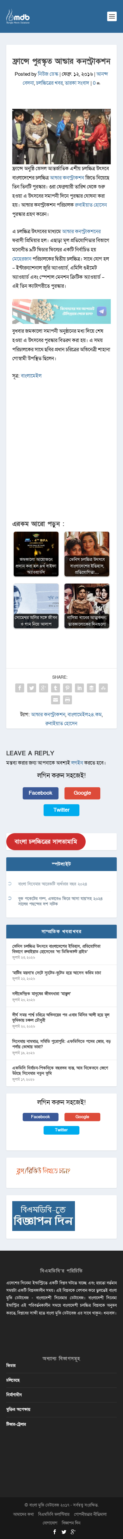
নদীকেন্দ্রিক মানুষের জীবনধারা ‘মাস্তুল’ (41, 994)
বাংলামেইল (31, 375)
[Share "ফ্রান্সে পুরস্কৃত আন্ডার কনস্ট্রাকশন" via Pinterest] (67, 688)
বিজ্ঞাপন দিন (71, 1523)
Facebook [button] (40, 793)
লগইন (77, 763)
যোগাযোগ (50, 1523)
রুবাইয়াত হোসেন (91, 205)
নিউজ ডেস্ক (48, 74)
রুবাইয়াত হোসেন (61, 723)
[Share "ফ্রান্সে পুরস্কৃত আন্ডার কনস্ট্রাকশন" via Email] (55, 700)
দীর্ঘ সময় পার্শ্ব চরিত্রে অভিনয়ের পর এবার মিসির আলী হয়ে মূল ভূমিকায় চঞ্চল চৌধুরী (60, 1017)
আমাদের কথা (23, 1514)
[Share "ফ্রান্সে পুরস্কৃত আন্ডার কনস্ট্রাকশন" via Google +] (44, 688)
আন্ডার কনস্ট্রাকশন (67, 177)
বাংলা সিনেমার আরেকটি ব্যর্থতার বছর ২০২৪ (52, 884)
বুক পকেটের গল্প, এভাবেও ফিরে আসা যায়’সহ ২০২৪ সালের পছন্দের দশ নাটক (60, 901)
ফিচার (11, 1365)
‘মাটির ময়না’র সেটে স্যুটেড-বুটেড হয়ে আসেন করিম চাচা (56, 973)
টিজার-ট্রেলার (16, 1424)
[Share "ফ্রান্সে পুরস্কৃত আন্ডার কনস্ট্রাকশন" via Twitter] (32, 688)
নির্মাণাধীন (14, 1395)
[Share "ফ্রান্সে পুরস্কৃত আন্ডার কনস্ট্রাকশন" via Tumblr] (55, 688)
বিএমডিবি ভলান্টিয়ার (54, 1514)
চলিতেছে (13, 1380)
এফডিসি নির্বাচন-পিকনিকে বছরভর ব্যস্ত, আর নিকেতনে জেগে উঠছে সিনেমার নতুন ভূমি (60, 1070)
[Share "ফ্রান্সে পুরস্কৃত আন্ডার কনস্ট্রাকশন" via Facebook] (20, 688)
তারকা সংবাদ (77, 83)
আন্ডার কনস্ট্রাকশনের (81, 231)
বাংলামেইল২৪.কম (84, 714)
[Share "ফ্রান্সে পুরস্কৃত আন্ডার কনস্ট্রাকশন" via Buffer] (91, 688)
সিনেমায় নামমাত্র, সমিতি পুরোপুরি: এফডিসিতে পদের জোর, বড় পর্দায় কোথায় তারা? (61, 1044)
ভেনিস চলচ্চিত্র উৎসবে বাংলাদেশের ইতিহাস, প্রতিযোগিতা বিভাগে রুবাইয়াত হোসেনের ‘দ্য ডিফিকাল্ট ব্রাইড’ (56, 949)
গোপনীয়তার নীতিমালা (90, 1514)
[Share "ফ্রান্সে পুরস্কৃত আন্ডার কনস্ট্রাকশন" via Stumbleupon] (103, 688)
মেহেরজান (21, 259)
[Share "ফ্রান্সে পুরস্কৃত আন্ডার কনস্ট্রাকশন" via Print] (67, 700)
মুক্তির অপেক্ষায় (18, 1409)
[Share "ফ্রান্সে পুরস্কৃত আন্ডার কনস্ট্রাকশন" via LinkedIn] (79, 688)
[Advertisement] (61, 453)
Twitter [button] (61, 810)
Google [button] (82, 793)
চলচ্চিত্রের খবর (49, 83)
